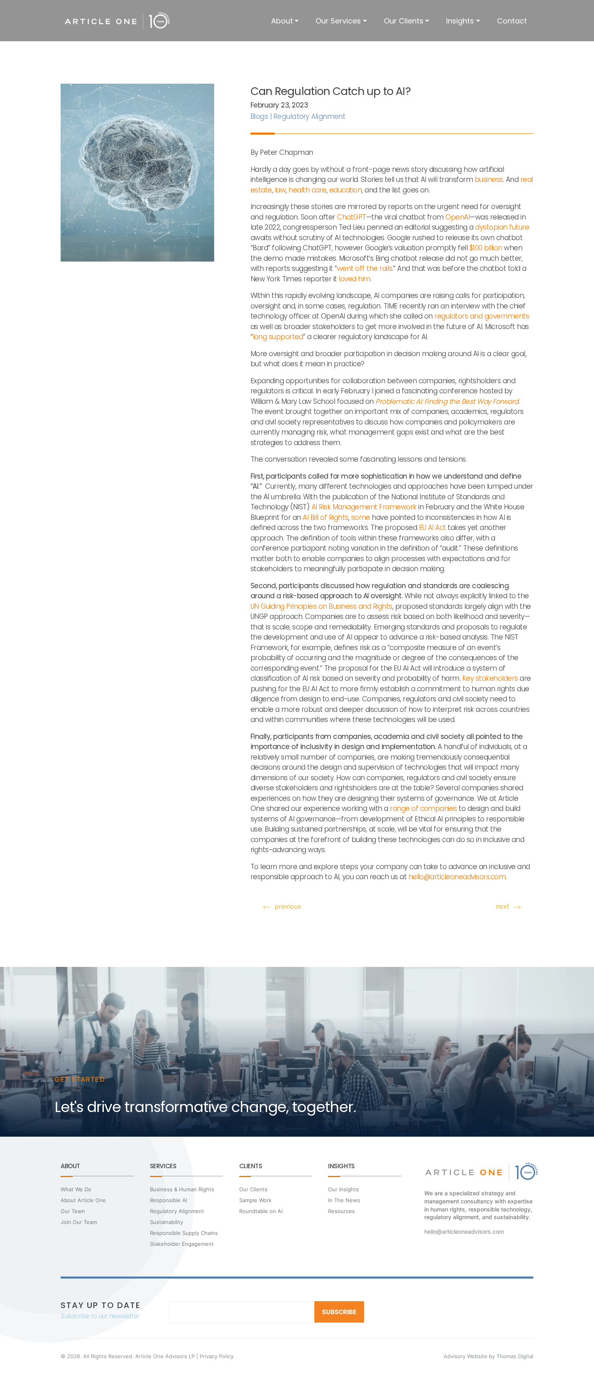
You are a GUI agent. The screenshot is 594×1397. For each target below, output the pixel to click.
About (282, 21)
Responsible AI (168, 1200)
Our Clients (403, 21)
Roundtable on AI (260, 1211)
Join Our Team (79, 1222)
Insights (460, 21)
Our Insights (343, 1189)
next (502, 906)
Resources (341, 1211)
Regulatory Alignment (177, 1211)
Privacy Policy (217, 1356)
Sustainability (166, 1222)
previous (288, 906)
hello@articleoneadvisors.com (464, 1231)
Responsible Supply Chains (184, 1233)
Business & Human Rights (182, 1189)
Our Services (338, 21)
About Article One (83, 1200)
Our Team (73, 1211)
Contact (512, 21)
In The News (344, 1200)
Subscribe (339, 1312)
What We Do (76, 1189)
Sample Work (255, 1200)
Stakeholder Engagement (182, 1244)
